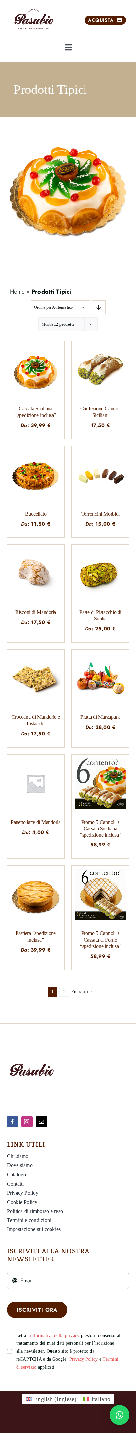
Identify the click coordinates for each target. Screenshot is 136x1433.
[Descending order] (98, 307)
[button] (119, 1415)
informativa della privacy (55, 1335)
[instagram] (27, 1121)
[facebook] (12, 1121)
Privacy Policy (83, 1359)
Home (17, 291)
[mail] (41, 1121)
